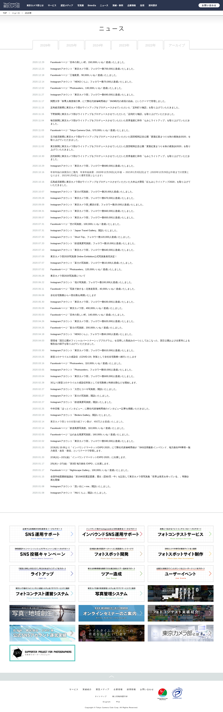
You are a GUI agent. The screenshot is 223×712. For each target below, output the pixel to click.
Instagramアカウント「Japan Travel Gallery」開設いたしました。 (84, 230)
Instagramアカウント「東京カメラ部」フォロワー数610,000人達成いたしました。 (93, 350)
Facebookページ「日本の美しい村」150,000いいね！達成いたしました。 (88, 62)
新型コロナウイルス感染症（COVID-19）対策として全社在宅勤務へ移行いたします (93, 356)
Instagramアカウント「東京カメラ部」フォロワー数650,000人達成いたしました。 (93, 217)
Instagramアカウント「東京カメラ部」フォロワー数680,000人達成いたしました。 (93, 165)
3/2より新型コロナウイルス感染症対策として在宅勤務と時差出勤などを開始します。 (94, 382)
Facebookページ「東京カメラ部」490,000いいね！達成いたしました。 (87, 308)
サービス (74, 689)
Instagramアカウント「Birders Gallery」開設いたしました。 (81, 415)
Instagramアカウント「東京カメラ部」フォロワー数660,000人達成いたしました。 (93, 211)
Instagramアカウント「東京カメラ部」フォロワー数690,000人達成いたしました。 (93, 94)
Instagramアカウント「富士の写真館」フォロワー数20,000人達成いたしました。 (92, 191)
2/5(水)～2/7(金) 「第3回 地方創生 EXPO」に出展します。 (80, 463)
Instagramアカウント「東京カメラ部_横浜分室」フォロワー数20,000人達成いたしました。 (97, 204)
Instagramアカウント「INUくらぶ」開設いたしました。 (79, 492)
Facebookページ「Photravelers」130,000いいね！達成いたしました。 (86, 88)
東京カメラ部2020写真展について (67, 275)
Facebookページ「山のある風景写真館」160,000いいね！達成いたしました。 (90, 434)
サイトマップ (101, 696)
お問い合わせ (209, 5)
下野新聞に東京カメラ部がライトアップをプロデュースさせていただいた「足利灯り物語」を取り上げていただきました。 (113, 114)
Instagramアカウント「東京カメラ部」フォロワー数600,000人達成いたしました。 (93, 376)
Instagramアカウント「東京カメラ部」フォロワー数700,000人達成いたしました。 (93, 68)
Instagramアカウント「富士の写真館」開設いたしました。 (80, 395)
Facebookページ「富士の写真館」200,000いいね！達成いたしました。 (87, 327)
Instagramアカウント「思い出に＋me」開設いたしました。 (81, 486)
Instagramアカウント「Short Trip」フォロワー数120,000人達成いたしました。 (91, 237)
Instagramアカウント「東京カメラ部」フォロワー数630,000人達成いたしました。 (93, 301)
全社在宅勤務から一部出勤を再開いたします (73, 295)
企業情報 (118, 689)
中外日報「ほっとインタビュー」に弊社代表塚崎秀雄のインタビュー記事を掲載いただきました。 (100, 408)
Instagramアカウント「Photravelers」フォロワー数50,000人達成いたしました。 (92, 369)
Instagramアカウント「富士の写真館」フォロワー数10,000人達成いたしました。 (92, 262)
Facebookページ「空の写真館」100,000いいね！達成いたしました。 (86, 224)
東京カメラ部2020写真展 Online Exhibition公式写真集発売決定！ (83, 256)
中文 (118, 702)
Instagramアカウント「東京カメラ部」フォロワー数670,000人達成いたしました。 (93, 198)
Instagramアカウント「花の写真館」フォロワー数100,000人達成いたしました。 (91, 282)
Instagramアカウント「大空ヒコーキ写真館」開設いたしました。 (84, 389)
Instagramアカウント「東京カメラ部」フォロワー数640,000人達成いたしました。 (93, 250)
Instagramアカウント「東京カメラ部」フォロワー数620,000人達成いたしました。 (93, 321)
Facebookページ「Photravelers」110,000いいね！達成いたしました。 (86, 363)
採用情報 (131, 689)
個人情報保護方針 (120, 696)
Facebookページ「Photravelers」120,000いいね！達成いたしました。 (86, 269)
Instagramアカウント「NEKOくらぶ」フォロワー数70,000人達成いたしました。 (92, 81)
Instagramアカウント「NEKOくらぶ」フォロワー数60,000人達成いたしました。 (92, 334)
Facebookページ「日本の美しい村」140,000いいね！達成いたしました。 (88, 314)
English (107, 702)
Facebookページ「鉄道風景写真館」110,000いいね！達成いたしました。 (88, 428)
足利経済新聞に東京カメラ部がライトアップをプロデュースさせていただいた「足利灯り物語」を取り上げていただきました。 (115, 107)
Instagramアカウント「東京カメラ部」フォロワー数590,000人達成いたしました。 (93, 441)
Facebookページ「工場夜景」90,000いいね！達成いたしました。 (84, 75)
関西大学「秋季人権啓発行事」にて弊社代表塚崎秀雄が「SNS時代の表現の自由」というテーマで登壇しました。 (108, 101)
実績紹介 (87, 689)
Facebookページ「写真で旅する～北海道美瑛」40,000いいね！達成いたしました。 (93, 289)
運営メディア (103, 689)
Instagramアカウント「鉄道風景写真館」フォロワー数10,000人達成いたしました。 (93, 243)
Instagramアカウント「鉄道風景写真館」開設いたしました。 (81, 402)
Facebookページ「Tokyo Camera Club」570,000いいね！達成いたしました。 (90, 130)
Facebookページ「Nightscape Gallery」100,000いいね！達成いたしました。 (90, 470)
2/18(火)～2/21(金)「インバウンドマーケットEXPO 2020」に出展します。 (88, 457)
